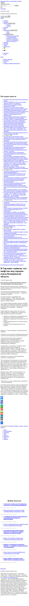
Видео (8, 33)
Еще (5, 34)
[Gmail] (14, 409)
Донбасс (6, 23)
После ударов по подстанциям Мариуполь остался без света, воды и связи (14, 553)
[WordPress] (14, 418)
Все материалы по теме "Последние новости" (12, 264)
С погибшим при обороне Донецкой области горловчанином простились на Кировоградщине (15, 518)
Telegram (6, 42)
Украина (6, 27)
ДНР (5, 433)
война (5, 429)
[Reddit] (14, 413)
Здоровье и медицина (12, 38)
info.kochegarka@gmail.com (11, 577)
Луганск (9, 26)
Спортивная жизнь (11, 37)
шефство (6, 439)
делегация (6, 432)
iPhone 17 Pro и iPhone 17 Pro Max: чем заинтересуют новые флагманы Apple (13, 539)
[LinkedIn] (14, 416)
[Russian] (4, 50)
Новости (3, 427)
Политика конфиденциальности (12, 63)
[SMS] (14, 411)
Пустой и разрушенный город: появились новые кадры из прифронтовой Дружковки (16, 525)
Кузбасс (6, 435)
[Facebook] (14, 397)
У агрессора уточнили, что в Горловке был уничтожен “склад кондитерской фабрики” (15, 504)
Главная (6, 20)
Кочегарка (3, 8)
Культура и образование (13, 40)
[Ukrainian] (4, 48)
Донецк (8, 25)
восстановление (8, 431)
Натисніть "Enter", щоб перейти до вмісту (11, 1)
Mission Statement (8, 59)
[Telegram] (14, 404)
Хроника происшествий (13, 36)
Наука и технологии (12, 41)
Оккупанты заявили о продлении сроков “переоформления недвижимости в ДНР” (14, 511)
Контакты (6, 53)
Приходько (6, 436)
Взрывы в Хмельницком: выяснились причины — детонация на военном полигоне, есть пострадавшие (16, 546)
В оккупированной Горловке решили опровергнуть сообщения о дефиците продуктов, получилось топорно (14, 532)
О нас (5, 54)
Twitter (5, 45)
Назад (2, 18)
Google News (7, 46)
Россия (5, 437)
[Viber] (14, 402)
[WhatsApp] (14, 406)
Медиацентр (7, 30)
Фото (8, 31)
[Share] (14, 423)
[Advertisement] (14, 79)
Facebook (6, 43)
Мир (5, 28)
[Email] (14, 421)
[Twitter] (14, 399)
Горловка (6, 22)
